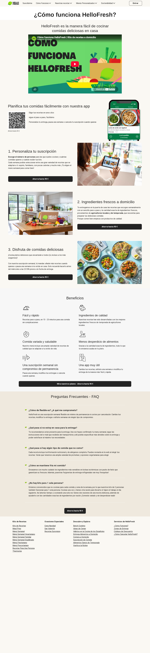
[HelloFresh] (13, 3)
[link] (75, 511)
